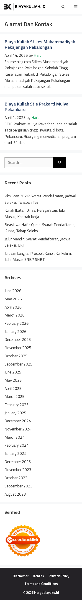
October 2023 (16, 478)
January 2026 (15, 332)
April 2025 (13, 388)
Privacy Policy (59, 576)
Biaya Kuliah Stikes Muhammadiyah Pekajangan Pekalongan (40, 44)
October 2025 (16, 356)
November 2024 (18, 429)
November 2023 (18, 470)
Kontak (38, 576)
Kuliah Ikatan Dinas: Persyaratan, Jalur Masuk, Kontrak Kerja (35, 213)
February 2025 (17, 405)
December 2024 (18, 421)
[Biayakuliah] (25, 7)
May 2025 (13, 380)
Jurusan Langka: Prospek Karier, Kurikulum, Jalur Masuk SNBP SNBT (38, 256)
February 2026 (17, 323)
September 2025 (19, 364)
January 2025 (15, 413)
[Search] (59, 162)
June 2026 (13, 291)
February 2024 (17, 445)
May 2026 (13, 299)
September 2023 (19, 486)
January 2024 (15, 453)
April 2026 (13, 307)
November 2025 (18, 348)
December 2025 (18, 339)
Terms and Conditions (41, 583)
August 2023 (15, 494)
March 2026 (15, 315)
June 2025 (13, 372)
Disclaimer (21, 576)
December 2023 (18, 462)
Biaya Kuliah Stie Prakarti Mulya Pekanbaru (37, 106)
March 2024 (15, 437)
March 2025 (15, 396)
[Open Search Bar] (63, 7)
